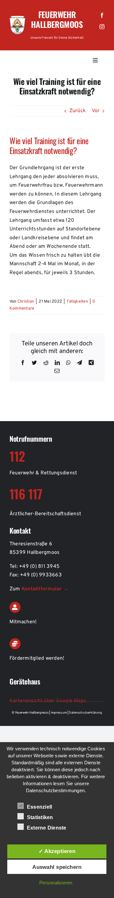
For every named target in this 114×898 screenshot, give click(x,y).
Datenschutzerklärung (85, 713)
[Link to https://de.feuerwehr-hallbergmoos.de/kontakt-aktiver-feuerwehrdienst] (15, 607)
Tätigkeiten (77, 301)
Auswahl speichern (56, 867)
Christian (25, 301)
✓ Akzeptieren (57, 851)
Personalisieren (56, 882)
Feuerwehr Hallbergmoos (57, 19)
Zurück (77, 111)
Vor (95, 111)
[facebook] (101, 15)
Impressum (59, 713)
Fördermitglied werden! (37, 658)
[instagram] (101, 26)
